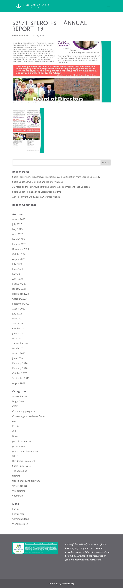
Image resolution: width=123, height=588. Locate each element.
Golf (14, 431)
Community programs (23, 411)
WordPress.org (20, 523)
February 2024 (20, 283)
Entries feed (18, 513)
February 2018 (20, 368)
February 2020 (20, 363)
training (16, 475)
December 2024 (20, 249)
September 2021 (21, 343)
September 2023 (21, 303)
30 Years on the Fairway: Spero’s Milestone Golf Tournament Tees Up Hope (51, 186)
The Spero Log (19, 470)
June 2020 (17, 358)
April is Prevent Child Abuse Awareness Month (36, 196)
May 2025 (17, 229)
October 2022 (19, 328)
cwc (14, 421)
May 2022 (17, 338)
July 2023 (17, 313)
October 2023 (19, 298)
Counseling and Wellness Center (28, 416)
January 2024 (19, 288)
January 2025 (19, 244)
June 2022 (17, 333)
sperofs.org (68, 583)
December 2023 (20, 293)
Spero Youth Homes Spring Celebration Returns (36, 191)
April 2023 (17, 323)
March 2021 (18, 348)
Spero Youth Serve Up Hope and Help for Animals (37, 181)
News (15, 436)
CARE (15, 406)
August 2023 (18, 308)
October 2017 (19, 373)
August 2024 (18, 258)
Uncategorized (19, 485)
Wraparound (18, 490)
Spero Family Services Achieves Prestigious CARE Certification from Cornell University (56, 176)
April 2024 (17, 278)
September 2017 (21, 378)
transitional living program (26, 480)
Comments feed (20, 518)
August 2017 (18, 383)
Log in (15, 508)
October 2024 (19, 253)
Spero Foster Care (21, 465)
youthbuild (18, 495)
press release (19, 445)
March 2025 (18, 239)
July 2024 (17, 263)
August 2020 (18, 353)
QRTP (15, 455)
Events (15, 426)
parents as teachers (22, 441)
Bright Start (18, 401)
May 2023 (17, 318)
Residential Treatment (23, 460)
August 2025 (18, 219)
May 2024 (17, 273)
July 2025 (17, 224)
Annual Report (19, 396)
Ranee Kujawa (22, 35)
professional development (25, 450)
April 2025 (17, 234)
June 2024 (17, 268)
